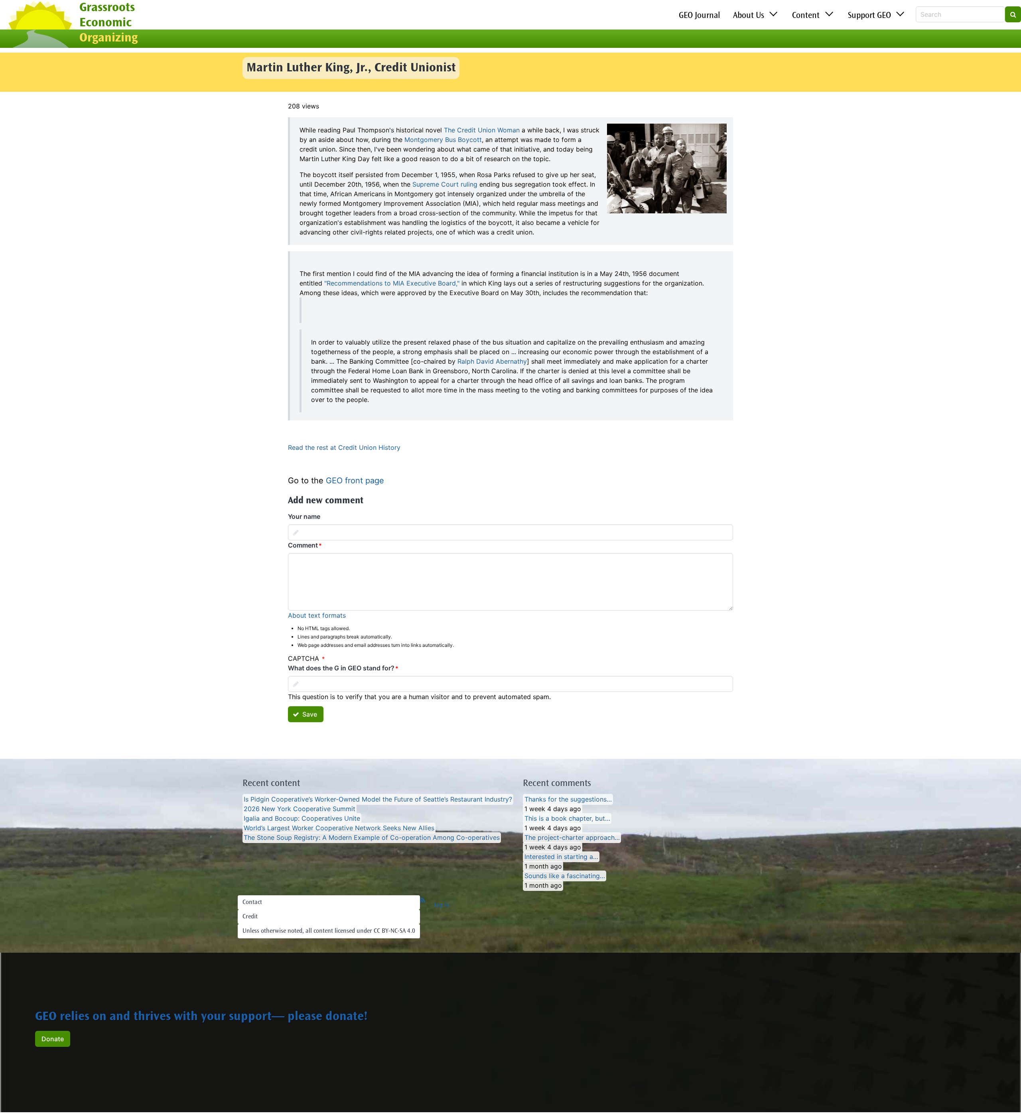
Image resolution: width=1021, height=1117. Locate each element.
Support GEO (869, 16)
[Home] (39, 25)
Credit (250, 917)
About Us (748, 16)
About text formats (317, 615)
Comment (303, 545)
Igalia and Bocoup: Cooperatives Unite (302, 819)
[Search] (1013, 14)
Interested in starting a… (561, 857)
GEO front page (355, 480)
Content (806, 16)
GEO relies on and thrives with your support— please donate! (201, 1017)
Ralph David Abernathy (492, 361)
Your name (304, 516)
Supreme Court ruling (444, 184)
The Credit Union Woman (482, 130)
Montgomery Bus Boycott (443, 140)
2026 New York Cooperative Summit (299, 809)
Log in (441, 905)
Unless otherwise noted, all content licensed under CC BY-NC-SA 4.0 (328, 931)
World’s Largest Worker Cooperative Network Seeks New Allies (339, 828)
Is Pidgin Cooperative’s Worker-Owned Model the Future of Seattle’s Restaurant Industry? (378, 800)
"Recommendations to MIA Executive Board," (391, 283)
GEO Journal (699, 16)
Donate (52, 1039)
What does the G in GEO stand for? (341, 668)
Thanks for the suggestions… (568, 800)
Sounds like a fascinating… (564, 876)
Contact (252, 902)
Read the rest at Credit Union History (344, 447)
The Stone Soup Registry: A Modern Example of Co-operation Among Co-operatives (372, 838)
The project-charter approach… (572, 838)
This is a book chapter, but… (567, 819)
